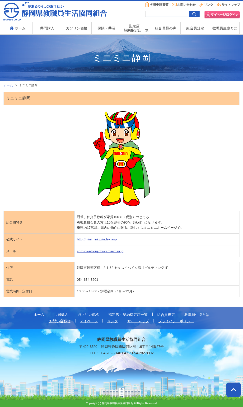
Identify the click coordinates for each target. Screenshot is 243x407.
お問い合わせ (186, 4)
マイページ (89, 321)
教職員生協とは (224, 28)
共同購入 (47, 28)
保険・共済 (106, 28)
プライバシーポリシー (176, 321)
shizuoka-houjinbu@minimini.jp (100, 251)
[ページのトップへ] (233, 390)
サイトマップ (231, 4)
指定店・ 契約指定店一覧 (136, 28)
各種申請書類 (159, 4)
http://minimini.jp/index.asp (97, 239)
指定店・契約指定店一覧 (128, 315)
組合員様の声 (165, 28)
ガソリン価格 (76, 28)
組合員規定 (195, 28)
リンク (208, 4)
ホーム (39, 315)
